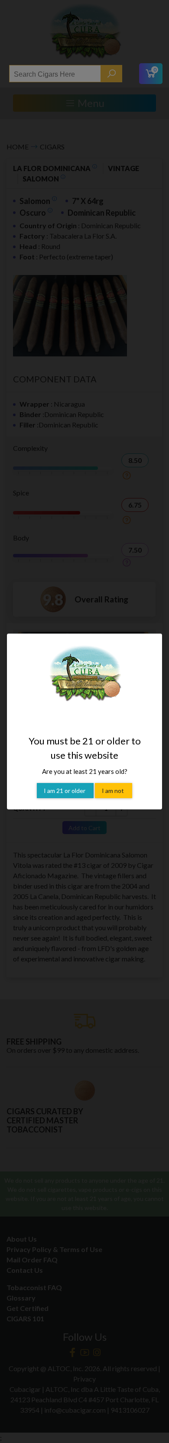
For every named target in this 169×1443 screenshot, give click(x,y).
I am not (114, 790)
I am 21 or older (65, 790)
